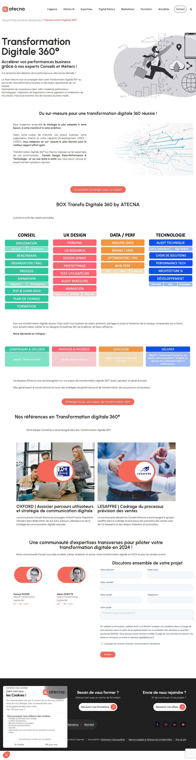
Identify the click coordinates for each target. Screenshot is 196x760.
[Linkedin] (175, 725)
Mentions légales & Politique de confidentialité (150, 739)
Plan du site (181, 739)
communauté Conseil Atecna (34, 517)
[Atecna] (13, 9)
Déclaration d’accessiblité (113, 739)
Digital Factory (107, 9)
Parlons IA (69, 9)
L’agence (52, 9)
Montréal (89, 724)
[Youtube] (183, 725)
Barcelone (73, 724)
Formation (146, 9)
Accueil (6, 20)
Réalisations (127, 9)
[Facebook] (157, 725)
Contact (180, 9)
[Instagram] (166, 725)
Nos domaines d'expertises (26, 20)
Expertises (86, 9)
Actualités (163, 9)
